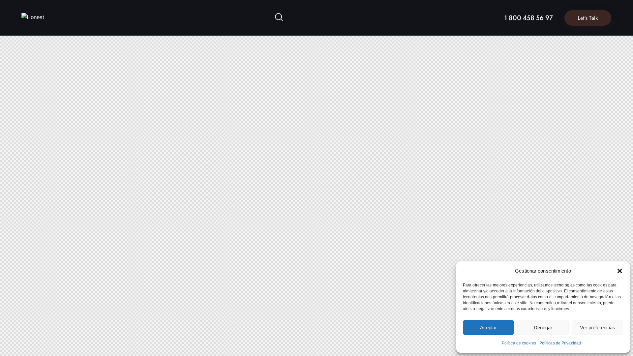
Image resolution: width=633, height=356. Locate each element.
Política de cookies (519, 343)
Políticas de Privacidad (560, 343)
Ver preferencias (597, 327)
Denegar (543, 327)
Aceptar (488, 327)
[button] (620, 271)
